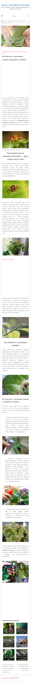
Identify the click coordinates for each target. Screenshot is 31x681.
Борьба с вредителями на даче (9, 51)
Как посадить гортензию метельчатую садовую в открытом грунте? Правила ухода (8, 669)
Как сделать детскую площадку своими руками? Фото (23, 668)
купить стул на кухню (8, 259)
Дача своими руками (15, 5)
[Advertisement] (15, 78)
